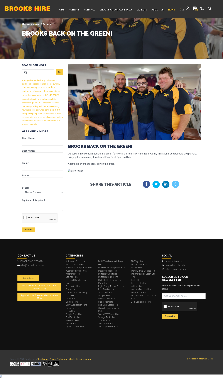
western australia (29, 124)
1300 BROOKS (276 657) (31, 261)
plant (57, 109)
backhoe (26, 84)
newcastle (26, 110)
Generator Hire (72, 320)
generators (43, 99)
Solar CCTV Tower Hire (108, 314)
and (47, 80)
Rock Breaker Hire (106, 289)
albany (42, 80)
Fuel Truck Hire (72, 317)
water (57, 121)
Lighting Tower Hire (75, 326)
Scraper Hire (104, 295)
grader (34, 103)
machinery (26, 106)
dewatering (48, 91)
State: (25, 187)
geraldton (52, 99)
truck (52, 121)
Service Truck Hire (106, 298)
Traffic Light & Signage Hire (143, 271)
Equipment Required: (34, 200)
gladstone (26, 103)
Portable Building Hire (108, 277)
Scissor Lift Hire (105, 292)
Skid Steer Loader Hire (108, 305)
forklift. (34, 99)
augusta (53, 80)
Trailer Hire (136, 280)
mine (50, 106)
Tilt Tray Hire (137, 261)
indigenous (47, 103)
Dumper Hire (72, 302)
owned (41, 110)
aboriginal (26, 80)
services (25, 117)
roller (58, 114)
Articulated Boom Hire (75, 261)
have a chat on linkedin (175, 265)
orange (34, 110)
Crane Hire (70, 289)
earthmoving (38, 95)
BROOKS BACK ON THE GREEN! (67, 33)
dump (30, 95)
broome (48, 84)
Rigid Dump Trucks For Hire (111, 286)
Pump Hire (103, 283)
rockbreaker (50, 114)
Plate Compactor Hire (107, 271)
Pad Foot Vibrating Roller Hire (111, 267)
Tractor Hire (136, 267)
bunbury (56, 84)
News (36, 24)
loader (55, 103)
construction (48, 87)
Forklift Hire (71, 311)
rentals (42, 114)
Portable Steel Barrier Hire (109, 280)
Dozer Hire (70, 298)
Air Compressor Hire (75, 264)
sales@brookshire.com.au (32, 265)
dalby (34, 91)
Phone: (26, 175)
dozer (24, 95)
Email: (25, 163)
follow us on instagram (175, 269)
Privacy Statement (59, 359)
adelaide (35, 80)
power (29, 114)
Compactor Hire (73, 286)
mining (56, 106)
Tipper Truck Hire (139, 264)
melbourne (43, 106)
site (31, 117)
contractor (26, 91)
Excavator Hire (72, 308)
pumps (35, 114)
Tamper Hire (104, 320)
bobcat (33, 84)
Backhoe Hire (72, 277)
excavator (26, 99)
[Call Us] (202, 9)
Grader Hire (71, 323)
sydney (59, 117)
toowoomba (27, 121)
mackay (34, 106)
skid (35, 117)
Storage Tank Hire (106, 317)
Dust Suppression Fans (76, 305)
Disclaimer (43, 359)
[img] (111, 38)
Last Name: (28, 150)
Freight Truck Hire (74, 314)
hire (39, 102)
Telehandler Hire (105, 323)
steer (39, 117)
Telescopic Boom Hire (108, 326)
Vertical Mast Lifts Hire (141, 289)
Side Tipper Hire (105, 302)
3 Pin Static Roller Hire (141, 302)
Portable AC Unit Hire (107, 274)
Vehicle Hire (136, 286)
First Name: (28, 138)
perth (46, 110)
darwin (40, 91)
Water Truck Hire (138, 292)
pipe (51, 110)
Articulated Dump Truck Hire (78, 267)
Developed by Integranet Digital (200, 359)
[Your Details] (187, 9)
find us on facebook (173, 261)
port (24, 114)
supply (53, 117)
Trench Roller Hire (139, 283)
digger (57, 91)
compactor (27, 87)
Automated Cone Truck (76, 271)
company (36, 87)
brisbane (41, 84)
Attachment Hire (73, 274)
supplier (46, 117)
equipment (51, 95)
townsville (37, 121)
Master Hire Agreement (80, 359)
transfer (46, 121)
